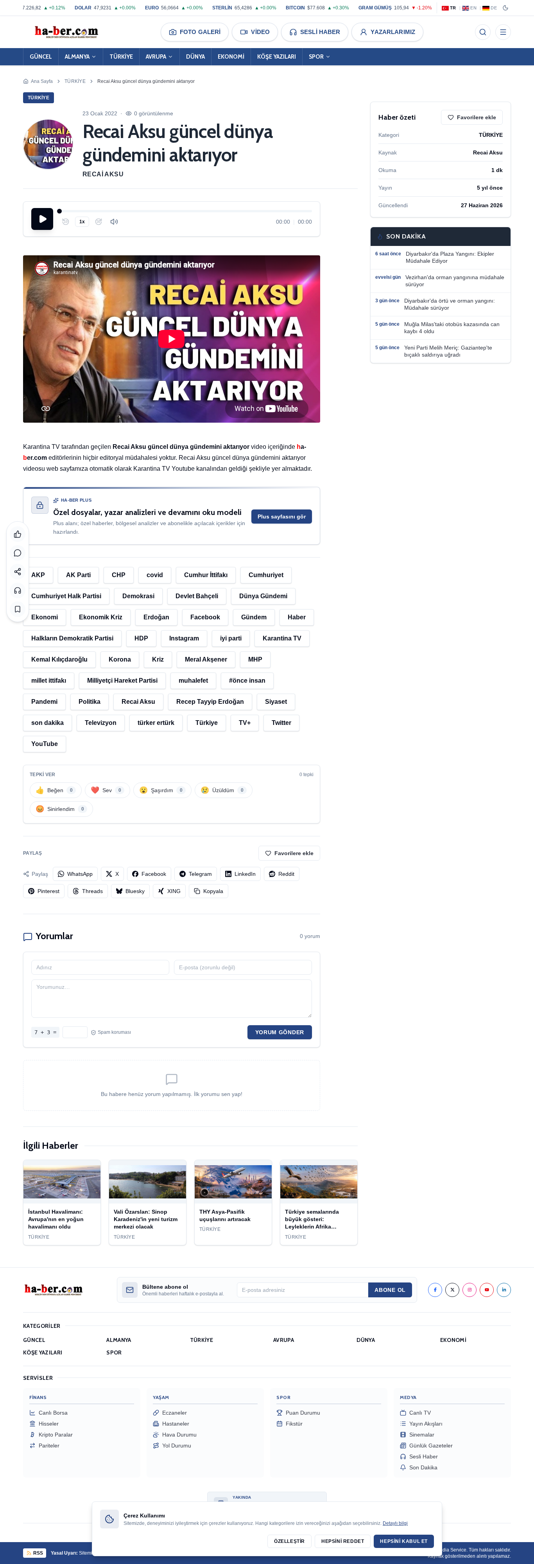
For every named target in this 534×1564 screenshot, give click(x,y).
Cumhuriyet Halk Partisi (66, 596)
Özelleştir (289, 1541)
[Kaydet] (17, 609)
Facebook (205, 617)
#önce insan (247, 680)
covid (155, 575)
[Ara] (483, 32)
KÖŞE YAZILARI (276, 56)
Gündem (254, 617)
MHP (255, 659)
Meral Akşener (206, 659)
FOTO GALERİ (200, 32)
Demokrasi (138, 596)
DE (494, 7)
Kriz (158, 659)
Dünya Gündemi (263, 596)
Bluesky (135, 891)
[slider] (185, 211)
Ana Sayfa (42, 81)
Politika (89, 701)
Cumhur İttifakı (206, 575)
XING (174, 891)
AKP (38, 575)
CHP (118, 575)
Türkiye (206, 722)
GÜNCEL (41, 56)
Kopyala (213, 891)
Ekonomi (44, 617)
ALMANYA (77, 56)
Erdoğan (156, 617)
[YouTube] (487, 1290)
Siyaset (276, 701)
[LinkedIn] (504, 1290)
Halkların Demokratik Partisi (72, 638)
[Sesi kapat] (114, 221)
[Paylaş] (17, 571)
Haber (297, 617)
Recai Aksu (103, 174)
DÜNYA (195, 56)
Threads (92, 891)
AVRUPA (156, 56)
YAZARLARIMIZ (393, 32)
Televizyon (100, 722)
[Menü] (503, 32)
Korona (120, 659)
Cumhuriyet (266, 575)
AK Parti (78, 575)
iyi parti (231, 638)
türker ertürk (156, 722)
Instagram (184, 638)
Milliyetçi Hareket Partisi (122, 680)
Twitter (281, 722)
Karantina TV (282, 638)
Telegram (200, 874)
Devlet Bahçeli (197, 596)
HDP (141, 638)
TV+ (245, 722)
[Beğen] (17, 534)
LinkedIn (245, 874)
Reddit (286, 874)
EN (473, 7)
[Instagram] (469, 1290)
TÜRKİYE (121, 56)
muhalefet (193, 680)
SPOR (316, 56)
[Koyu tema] (505, 7)
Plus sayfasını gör (282, 516)
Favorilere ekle (294, 853)
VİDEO (260, 32)
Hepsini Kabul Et (404, 1541)
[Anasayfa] (66, 32)
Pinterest (48, 891)
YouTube (44, 744)
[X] (452, 1290)
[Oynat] (42, 219)
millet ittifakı (48, 680)
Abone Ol (390, 1290)
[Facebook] (435, 1290)
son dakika (47, 722)
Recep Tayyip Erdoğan (210, 701)
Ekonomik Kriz (100, 617)
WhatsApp (80, 874)
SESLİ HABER (320, 32)
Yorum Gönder (279, 1032)
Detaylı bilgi (395, 1523)
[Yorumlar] (17, 553)
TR (453, 7)
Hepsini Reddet (342, 1541)
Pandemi (44, 701)
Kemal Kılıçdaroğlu (59, 659)
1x (82, 221)
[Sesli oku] (17, 590)
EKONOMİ (231, 56)
